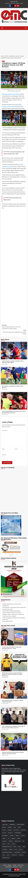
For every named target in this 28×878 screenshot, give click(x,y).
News (3, 643)
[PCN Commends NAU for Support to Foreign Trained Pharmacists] (14, 690)
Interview (11, 841)
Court (14, 827)
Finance (17, 835)
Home (4, 865)
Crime (19, 827)
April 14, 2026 (5, 414)
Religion (24, 852)
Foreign (4, 838)
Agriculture (4, 824)
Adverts (9, 865)
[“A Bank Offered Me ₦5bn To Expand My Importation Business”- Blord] (14, 636)
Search (21, 3)
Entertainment (18, 832)
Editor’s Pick (21, 865)
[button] (2, 28)
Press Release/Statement (7, 852)
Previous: (11, 327)
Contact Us (7, 3)
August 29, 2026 (5, 650)
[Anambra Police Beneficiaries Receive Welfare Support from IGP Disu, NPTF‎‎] (14, 742)
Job (23, 841)
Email (16, 449)
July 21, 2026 (5, 364)
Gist (8, 838)
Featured (12, 835)
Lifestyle (13, 843)
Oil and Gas (4, 849)
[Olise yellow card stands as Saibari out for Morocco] (14, 375)
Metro (19, 846)
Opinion (17, 3)
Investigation (18, 841)
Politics (20, 849)
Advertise (13, 3)
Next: (14, 332)
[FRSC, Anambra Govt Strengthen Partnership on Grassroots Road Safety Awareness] (14, 716)
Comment (5, 430)
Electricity (10, 832)
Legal (8, 843)
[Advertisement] (14, 42)
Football (23, 835)
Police (15, 849)
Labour (3, 843)
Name (3, 449)
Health (18, 838)
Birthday (4, 827)
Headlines (13, 838)
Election (4, 832)
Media (15, 846)
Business (9, 827)
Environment (5, 835)
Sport (3, 61)
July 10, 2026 (5, 389)
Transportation (5, 857)
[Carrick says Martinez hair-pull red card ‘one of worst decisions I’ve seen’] (14, 401)
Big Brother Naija (20, 824)
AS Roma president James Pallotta (11, 94)
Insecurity (4, 841)
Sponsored (15, 866)
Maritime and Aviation (7, 846)
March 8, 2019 (5, 69)
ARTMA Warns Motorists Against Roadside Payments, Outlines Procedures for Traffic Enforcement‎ (12, 674)
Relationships (17, 852)
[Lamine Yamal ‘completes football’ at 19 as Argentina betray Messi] (14, 350)
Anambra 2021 (12, 824)
